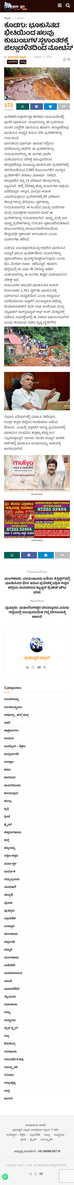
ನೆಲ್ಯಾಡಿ (8, 895)
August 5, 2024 (43, 57)
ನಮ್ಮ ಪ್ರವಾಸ (12, 879)
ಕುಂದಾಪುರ (11, 793)
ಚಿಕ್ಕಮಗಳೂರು (12, 832)
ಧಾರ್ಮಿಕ (9, 871)
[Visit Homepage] (16, 6)
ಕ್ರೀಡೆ (7, 816)
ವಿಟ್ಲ (6, 1036)
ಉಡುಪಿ (9, 738)
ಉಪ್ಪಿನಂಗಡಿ (11, 754)
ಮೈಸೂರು (10, 996)
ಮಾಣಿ (8, 981)
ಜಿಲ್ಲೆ (6, 840)
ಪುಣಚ (8, 903)
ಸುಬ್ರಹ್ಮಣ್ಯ (10, 1083)
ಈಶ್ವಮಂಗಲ (11, 730)
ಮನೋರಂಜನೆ (13, 973)
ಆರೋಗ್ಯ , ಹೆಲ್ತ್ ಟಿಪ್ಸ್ (16, 715)
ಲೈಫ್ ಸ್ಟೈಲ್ (11, 1028)
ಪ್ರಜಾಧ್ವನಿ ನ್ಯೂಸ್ (17, 57)
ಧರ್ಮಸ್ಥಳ (10, 864)
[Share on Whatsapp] (22, 106)
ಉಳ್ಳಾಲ (9, 762)
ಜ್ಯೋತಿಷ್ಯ (9, 848)
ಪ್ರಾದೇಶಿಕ (10, 918)
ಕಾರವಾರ (9, 777)
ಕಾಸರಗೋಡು (12, 785)
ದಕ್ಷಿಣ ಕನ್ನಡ (11, 856)
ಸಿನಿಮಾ (9, 1075)
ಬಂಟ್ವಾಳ (9, 926)
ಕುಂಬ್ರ (8, 801)
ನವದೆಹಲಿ (10, 887)
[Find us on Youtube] (41, 1174)
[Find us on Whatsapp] (35, 1174)
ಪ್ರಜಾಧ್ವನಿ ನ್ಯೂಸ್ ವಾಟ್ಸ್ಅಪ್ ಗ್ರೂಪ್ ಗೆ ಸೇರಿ (35, 1130)
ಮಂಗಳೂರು (11, 957)
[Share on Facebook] (36, 106)
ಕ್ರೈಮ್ (8, 824)
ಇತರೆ (7, 723)
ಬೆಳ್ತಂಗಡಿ (9, 942)
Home (7, 18)
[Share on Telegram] (50, 106)
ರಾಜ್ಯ (22, 62)
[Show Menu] (60, 6)
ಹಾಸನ (8, 1098)
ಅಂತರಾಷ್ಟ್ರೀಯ (13, 707)
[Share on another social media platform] (64, 106)
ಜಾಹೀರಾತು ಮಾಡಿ (35, 1125)
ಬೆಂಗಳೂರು (11, 934)
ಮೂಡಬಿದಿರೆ (11, 989)
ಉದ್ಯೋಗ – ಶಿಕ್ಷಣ (14, 746)
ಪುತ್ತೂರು (9, 910)
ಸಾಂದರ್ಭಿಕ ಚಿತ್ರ (14, 1059)
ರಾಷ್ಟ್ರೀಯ (10, 1020)
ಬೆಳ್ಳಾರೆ (8, 950)
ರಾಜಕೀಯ (10, 1004)
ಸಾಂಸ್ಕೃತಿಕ (10, 1067)
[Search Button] (68, 6)
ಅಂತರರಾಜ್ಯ (11, 699)
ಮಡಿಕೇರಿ (19, 18)
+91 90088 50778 (49, 1151)
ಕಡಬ (7, 769)
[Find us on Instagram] (30, 1174)
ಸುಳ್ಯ (7, 1091)
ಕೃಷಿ (6, 809)
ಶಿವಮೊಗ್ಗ (9, 1043)
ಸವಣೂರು (10, 1051)
